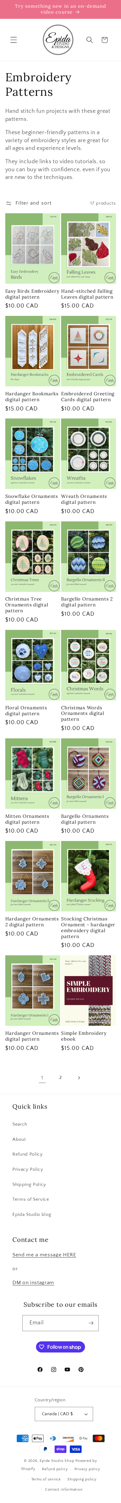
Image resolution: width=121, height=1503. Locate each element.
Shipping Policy (29, 1184)
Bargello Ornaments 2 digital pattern (87, 602)
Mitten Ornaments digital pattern (27, 819)
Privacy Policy (27, 1169)
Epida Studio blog (31, 1214)
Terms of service (46, 1479)
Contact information (64, 1490)
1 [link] (42, 1078)
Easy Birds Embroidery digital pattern (32, 294)
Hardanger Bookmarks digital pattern (32, 396)
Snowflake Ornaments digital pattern (31, 499)
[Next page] (78, 1078)
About (19, 1139)
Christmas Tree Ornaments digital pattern (26, 605)
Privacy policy (87, 1469)
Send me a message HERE (44, 1255)
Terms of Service (30, 1199)
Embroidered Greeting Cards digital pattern (87, 396)
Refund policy (55, 1469)
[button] (13, 39)
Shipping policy (81, 1479)
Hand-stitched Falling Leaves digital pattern (87, 294)
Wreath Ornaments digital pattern (84, 499)
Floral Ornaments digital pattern (26, 710)
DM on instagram (33, 1282)
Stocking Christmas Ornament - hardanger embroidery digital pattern (88, 927)
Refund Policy (27, 1154)
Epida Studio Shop (57, 1461)
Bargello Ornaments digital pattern (85, 819)
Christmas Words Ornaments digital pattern (82, 713)
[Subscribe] (90, 1323)
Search (19, 1124)
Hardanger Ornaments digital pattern (32, 1036)
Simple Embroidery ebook (84, 1036)
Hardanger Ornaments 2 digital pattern (32, 922)
